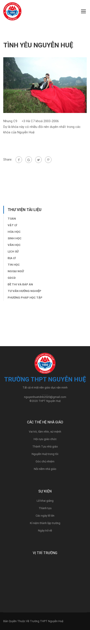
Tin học (14, 264)
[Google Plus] (28, 159)
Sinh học (14, 238)
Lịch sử (13, 251)
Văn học (14, 245)
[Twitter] (38, 159)
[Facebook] (19, 159)
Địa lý (12, 258)
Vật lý (12, 225)
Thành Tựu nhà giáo (45, 446)
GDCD (12, 277)
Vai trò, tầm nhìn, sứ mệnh (45, 431)
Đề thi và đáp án (20, 284)
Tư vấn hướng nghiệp (24, 291)
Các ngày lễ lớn (45, 515)
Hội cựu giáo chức (45, 439)
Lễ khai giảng (45, 500)
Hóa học (14, 231)
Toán (12, 218)
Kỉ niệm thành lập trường (45, 523)
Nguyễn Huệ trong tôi (45, 454)
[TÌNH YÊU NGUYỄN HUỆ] (45, 85)
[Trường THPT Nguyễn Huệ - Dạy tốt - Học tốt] (12, 12)
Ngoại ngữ (16, 271)
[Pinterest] (48, 159)
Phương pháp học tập (25, 297)
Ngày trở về (45, 530)
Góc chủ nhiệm (45, 461)
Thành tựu (45, 508)
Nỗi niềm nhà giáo (45, 469)
